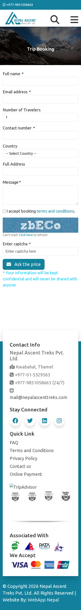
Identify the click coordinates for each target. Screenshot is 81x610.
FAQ (14, 442)
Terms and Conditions (32, 450)
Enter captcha (15, 244)
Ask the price (26, 264)
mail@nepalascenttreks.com (38, 397)
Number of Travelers (21, 110)
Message (10, 182)
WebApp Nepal (43, 599)
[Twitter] (30, 420)
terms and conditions (55, 211)
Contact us (20, 466)
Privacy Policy (23, 458)
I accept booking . (40, 211)
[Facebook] (15, 420)
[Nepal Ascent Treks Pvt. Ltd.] (20, 17)
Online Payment (26, 474)
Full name (11, 73)
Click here (26, 235)
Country (10, 146)
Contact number (17, 128)
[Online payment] (40, 564)
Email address (15, 91)
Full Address (14, 164)
